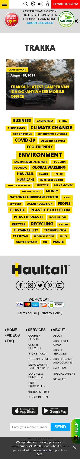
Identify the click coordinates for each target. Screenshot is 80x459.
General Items (38, 391)
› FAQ (9, 341)
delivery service (53, 140)
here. (40, 454)
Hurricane (25, 179)
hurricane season (18, 185)
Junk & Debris (38, 397)
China (63, 120)
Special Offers (64, 373)
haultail (25, 174)
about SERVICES (40, 23)
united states (27, 242)
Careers (59, 368)
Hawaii (43, 174)
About (57, 335)
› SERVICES (36, 330)
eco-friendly (40, 147)
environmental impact (30, 161)
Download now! (65, 4)
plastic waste (29, 216)
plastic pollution (50, 209)
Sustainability (26, 230)
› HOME (11, 330)
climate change (51, 128)
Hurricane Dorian (51, 180)
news (67, 197)
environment (40, 154)
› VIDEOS (12, 335)
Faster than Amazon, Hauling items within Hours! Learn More (40, 17)
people (64, 203)
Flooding (59, 161)
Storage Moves (39, 359)
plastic (17, 210)
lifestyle (42, 185)
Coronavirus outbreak (52, 134)
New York (15, 204)
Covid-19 (25, 140)
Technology (55, 230)
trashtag (20, 236)
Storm (63, 224)
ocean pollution (39, 203)
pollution (57, 217)
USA (45, 242)
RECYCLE (19, 224)
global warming (49, 167)
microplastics (31, 191)
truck (63, 236)
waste (58, 242)
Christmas (16, 128)
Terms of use (27, 313)
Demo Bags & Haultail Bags (38, 366)
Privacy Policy (51, 313)
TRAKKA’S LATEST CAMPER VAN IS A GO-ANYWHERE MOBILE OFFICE (39, 91)
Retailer (59, 379)
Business (22, 120)
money (52, 191)
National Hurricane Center (34, 197)
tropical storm (44, 236)
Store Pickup (37, 353)
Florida (20, 167)
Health (58, 174)
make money (63, 185)
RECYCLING (42, 224)
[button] (4, 4)
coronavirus (22, 133)
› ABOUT (58, 330)
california (44, 120)
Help (75, 431)
